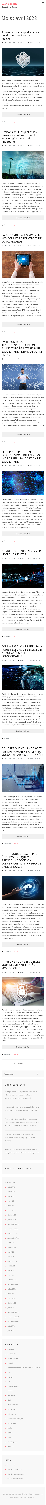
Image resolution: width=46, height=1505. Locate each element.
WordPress (31, 1497)
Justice (10, 1391)
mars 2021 (11, 1298)
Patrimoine (11, 1414)
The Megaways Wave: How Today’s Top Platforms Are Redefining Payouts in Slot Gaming (20, 1137)
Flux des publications (15, 1469)
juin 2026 (10, 1196)
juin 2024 (10, 1270)
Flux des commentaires (15, 1474)
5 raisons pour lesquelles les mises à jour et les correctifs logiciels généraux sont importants (19, 137)
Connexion (11, 1465)
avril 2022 (10, 1294)
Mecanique (11, 1395)
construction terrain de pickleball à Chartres (23, 1368)
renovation (11, 1423)
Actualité (10, 1349)
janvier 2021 (11, 1307)
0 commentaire (35, 43)
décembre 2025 (13, 1224)
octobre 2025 (12, 1233)
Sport (9, 1432)
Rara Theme (14, 1497)
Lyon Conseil (9, 3)
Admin (22, 43)
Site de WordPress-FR (15, 1479)
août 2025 (11, 1243)
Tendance (11, 1437)
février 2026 (11, 1215)
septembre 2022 (13, 1284)
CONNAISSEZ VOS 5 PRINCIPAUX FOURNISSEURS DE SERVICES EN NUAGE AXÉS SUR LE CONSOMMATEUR (22, 651)
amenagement (12, 1358)
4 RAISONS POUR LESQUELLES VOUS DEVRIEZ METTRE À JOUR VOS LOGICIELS (21, 965)
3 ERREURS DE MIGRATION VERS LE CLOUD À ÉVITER (22, 552)
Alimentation (12, 1354)
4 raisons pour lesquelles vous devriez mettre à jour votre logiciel (20, 35)
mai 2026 (10, 1201)
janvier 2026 (11, 1219)
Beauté (10, 1363)
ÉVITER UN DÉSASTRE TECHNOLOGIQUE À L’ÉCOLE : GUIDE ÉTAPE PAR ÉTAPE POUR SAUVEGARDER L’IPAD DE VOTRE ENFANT (22, 348)
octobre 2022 (12, 1280)
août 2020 (11, 1326)
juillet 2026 (11, 1192)
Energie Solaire (13, 1386)
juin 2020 (10, 1331)
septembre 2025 (13, 1238)
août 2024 (11, 1266)
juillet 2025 (11, 1247)
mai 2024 (10, 1275)
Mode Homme (12, 1405)
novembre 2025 (13, 1229)
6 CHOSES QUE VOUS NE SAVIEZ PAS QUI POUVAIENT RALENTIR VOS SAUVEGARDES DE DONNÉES (22, 751)
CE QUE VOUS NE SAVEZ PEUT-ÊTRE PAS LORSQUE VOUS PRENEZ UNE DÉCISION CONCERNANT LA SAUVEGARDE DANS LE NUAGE (21, 860)
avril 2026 (10, 1206)
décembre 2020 (13, 1312)
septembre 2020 (13, 1321)
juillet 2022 (11, 1289)
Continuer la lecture (23, 115)
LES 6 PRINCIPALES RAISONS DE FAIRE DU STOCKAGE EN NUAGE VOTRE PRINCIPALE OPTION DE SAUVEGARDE (22, 456)
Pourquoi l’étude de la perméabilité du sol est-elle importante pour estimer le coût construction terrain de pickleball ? (22, 1095)
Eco (8, 1381)
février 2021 (11, 1303)
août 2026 (11, 1187)
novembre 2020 (13, 1317)
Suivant (20, 1063)
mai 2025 (10, 1256)
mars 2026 (11, 1210)
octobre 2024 (12, 1261)
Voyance (10, 1446)
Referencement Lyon (15, 1419)
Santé (9, 1428)
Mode (9, 1400)
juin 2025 (10, 1252)
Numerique (11, 1409)
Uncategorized (12, 1442)
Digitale (15, 122)
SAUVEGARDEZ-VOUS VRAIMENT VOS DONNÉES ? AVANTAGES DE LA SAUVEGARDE (22, 238)
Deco (9, 1372)
